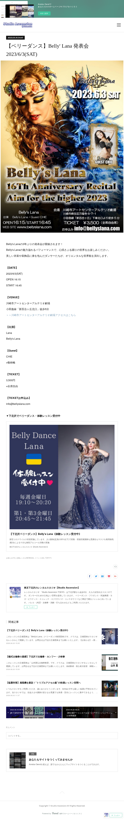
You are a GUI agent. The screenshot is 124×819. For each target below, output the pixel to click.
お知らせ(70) (11, 558)
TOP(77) (48, 558)
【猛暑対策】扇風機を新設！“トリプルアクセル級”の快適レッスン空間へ (43, 682)
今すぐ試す (44, 13)
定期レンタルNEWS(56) (25, 558)
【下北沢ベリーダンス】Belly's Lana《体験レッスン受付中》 (37, 630)
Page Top (62, 793)
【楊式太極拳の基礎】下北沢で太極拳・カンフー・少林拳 (35, 656)
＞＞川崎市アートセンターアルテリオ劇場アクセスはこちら (41, 315)
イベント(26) (39, 558)
